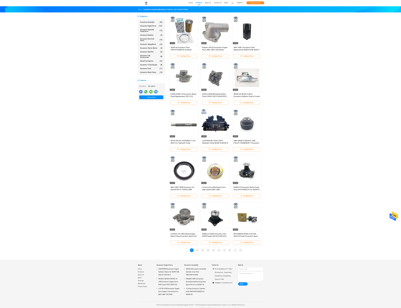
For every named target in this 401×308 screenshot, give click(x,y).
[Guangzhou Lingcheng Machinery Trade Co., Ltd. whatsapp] (146, 91)
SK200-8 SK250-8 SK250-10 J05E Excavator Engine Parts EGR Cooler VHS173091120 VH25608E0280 (168, 282)
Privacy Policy (142, 286)
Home (140, 269)
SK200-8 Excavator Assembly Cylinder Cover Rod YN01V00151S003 (196, 272)
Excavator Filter (151, 68)
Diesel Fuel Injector (151, 61)
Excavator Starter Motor (151, 48)
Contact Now (151, 97)
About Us (141, 275)
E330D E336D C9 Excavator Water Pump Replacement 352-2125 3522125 (183, 96)
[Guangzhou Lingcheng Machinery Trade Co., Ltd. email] (141, 91)
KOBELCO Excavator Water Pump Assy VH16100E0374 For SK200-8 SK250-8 (246, 189)
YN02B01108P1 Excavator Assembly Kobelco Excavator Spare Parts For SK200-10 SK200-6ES (196, 282)
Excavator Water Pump (151, 72)
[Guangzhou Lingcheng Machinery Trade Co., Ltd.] (146, 3)
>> (240, 250)
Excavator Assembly (151, 22)
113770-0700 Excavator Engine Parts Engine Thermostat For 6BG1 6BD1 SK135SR (168, 291)
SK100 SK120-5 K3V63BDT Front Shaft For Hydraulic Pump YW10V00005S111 (183, 143)
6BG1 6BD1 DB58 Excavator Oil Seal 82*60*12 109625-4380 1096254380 (182, 189)
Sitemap (141, 280)
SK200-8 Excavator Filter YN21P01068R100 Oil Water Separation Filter (181, 49)
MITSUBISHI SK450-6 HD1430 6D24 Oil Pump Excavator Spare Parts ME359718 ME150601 (246, 236)
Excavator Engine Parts (151, 26)
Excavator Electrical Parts (151, 39)
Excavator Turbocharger (151, 65)
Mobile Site (141, 283)
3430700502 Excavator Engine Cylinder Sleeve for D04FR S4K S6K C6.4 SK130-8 (168, 272)
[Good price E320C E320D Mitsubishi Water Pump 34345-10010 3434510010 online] (215, 76)
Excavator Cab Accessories (151, 56)
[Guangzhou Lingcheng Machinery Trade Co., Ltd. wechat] (151, 91)
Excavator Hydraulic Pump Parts (151, 30)
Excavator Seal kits (151, 52)
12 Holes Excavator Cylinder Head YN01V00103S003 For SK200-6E (195, 291)
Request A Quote (255, 3)
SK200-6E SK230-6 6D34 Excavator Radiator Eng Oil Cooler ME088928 (247, 96)
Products (141, 272)
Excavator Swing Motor (151, 44)
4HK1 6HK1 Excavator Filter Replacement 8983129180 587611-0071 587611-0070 (247, 49)
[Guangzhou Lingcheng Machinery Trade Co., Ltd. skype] (156, 91)
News (140, 278)
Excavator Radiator (151, 35)
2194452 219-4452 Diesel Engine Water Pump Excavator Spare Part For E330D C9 (184, 236)
